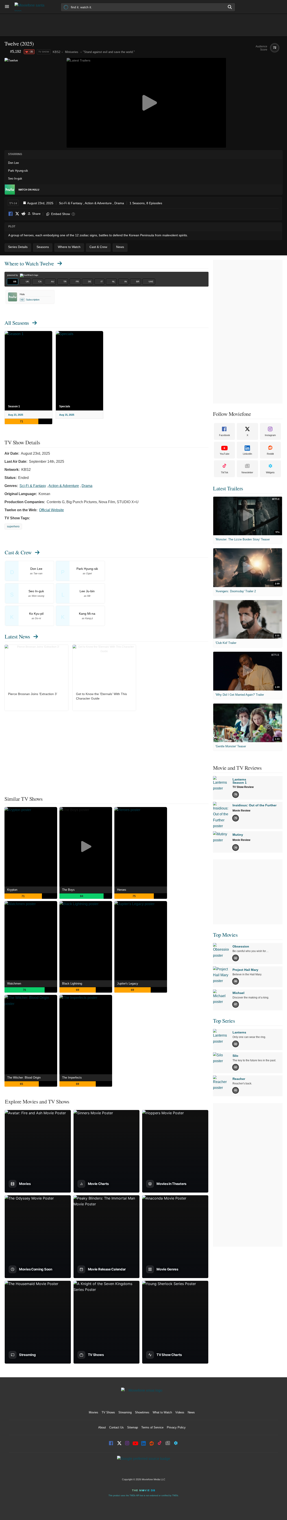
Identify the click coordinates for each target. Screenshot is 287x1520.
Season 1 (14, 406)
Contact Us (116, 1427)
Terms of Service (152, 1427)
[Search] (230, 7)
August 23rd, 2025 (40, 203)
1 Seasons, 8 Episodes (146, 203)
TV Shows (108, 1412)
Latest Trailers (228, 488)
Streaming (125, 1412)
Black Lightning (72, 983)
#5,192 (15, 51)
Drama (119, 203)
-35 (31, 51)
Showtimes (142, 1412)
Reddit (23, 214)
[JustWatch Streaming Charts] (7, 51)
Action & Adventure (98, 203)
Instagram (270, 435)
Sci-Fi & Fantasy (70, 203)
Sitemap (132, 1427)
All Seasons (16, 322)
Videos (179, 1412)
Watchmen (14, 983)
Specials (64, 406)
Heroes (121, 889)
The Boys (68, 889)
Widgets (270, 472)
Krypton (12, 889)
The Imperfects (72, 1077)
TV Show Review (243, 787)
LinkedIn (247, 453)
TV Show (43, 51)
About (102, 1427)
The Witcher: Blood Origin (24, 1077)
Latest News (17, 636)
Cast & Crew (18, 552)
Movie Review (241, 810)
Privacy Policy (176, 1427)
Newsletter (247, 472)
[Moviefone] (31, 6)
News (191, 1412)
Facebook (11, 214)
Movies (93, 1412)
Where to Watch (29, 263)
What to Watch (162, 1412)
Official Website (51, 510)
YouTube (224, 453)
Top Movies (225, 934)
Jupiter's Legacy (127, 983)
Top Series (224, 1020)
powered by (13, 275)
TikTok (224, 472)
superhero (13, 526)
